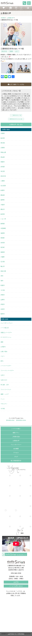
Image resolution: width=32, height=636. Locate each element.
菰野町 (3, 200)
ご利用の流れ (16, 436)
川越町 (3, 257)
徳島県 (3, 252)
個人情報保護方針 (16, 460)
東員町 (3, 238)
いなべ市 (3, 219)
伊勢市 (3, 295)
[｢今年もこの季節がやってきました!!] (16, 510)
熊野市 (3, 314)
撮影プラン (16, 432)
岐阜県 (3, 214)
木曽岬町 (3, 228)
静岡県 (3, 223)
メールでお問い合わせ (16, 586)
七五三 (17, 51)
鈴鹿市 (3, 190)
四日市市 (4, 51)
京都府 (3, 133)
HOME (3, 18)
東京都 (3, 143)
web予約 (16, 582)
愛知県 (3, 195)
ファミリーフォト (6, 389)
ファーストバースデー (7, 370)
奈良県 (3, 242)
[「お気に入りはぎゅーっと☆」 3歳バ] (6, 500)
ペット (3, 399)
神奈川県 (3, 271)
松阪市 (3, 285)
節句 (2, 361)
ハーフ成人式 (5, 327)
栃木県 (3, 138)
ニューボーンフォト (7, 323)
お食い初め (4, 351)
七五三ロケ (4, 380)
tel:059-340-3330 (24, 3)
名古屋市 (3, 185)
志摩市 (3, 299)
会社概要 (16, 448)
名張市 (3, 309)
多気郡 (3, 166)
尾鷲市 (3, 162)
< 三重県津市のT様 (16, 115)
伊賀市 (3, 304)
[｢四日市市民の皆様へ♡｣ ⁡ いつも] (26, 520)
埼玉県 (3, 171)
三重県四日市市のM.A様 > (16, 119)
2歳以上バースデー (6, 332)
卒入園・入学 (5, 384)
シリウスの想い (16, 428)
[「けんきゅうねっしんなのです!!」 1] (6, 520)
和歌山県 (3, 152)
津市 (2, 276)
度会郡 (3, 157)
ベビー (3, 356)
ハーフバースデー (6, 365)
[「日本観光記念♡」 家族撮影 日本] (26, 490)
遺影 (2, 342)
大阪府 (3, 204)
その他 (3, 290)
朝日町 (3, 247)
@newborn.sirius (21, 420)
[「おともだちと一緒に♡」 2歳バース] (16, 500)
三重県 (11, 51)
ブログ (16, 456)
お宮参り (3, 346)
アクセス (16, 452)
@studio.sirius (10, 420)
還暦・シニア (5, 394)
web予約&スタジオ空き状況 (16, 634)
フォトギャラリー (16, 444)
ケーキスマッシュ (6, 337)
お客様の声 (10, 18)
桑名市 (3, 209)
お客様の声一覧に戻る (16, 124)
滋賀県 (3, 233)
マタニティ (4, 403)
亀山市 (3, 266)
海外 (2, 280)
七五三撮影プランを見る (17, 84)
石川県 (3, 261)
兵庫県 (3, 147)
